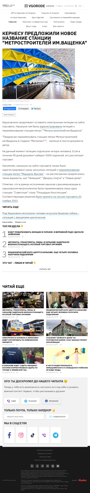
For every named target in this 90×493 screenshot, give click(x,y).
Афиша (12, 5)
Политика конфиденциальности (45, 460)
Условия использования (45, 450)
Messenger (53, 401)
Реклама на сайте (45, 457)
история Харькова (18, 17)
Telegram (32, 401)
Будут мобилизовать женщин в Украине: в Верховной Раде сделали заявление (46, 233)
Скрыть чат (45, 269)
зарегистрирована (50, 126)
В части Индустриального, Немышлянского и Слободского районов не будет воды (67, 367)
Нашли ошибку (7, 222)
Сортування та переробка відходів (65, 17)
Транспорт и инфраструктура (35, 22)
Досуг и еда (31, 26)
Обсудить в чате (20, 222)
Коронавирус (70, 13)
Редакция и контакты (45, 453)
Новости (5, 5)
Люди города (75, 22)
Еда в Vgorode (38, 17)
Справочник (7, 6)
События (13, 22)
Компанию (70, 6)
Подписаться (59, 417)
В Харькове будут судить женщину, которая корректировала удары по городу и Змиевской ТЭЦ (20, 367)
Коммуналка (59, 22)
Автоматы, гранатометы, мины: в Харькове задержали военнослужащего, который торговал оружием (38, 243)
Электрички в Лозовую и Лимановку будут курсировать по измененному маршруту (20, 340)
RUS (80, 6)
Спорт (44, 26)
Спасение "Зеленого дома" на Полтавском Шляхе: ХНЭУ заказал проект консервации (66, 340)
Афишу (60, 6)
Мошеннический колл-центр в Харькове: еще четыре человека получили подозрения (43, 253)
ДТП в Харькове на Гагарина (23, 13)
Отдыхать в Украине (50, 13)
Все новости (58, 26)
